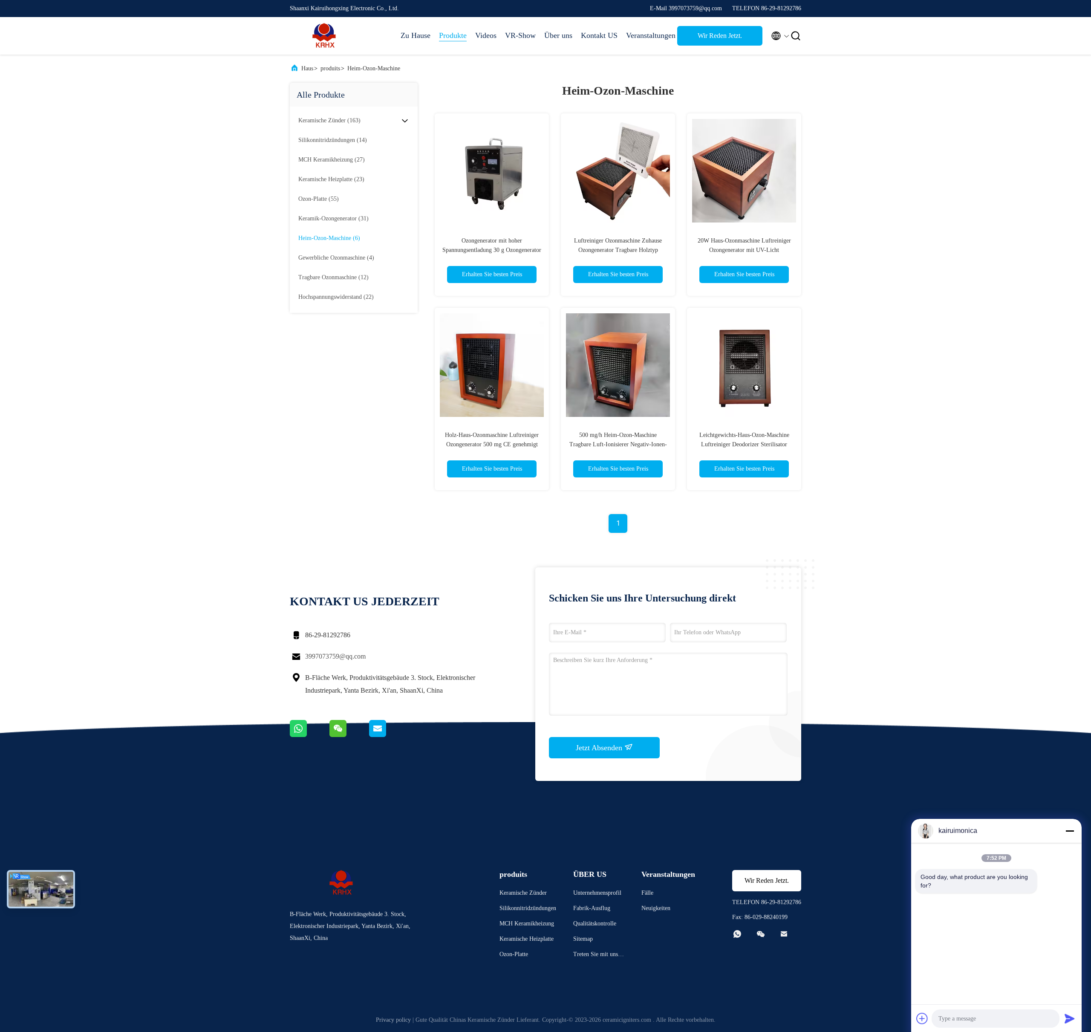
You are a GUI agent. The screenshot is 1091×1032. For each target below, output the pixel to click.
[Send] (1070, 1018)
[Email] (388, 734)
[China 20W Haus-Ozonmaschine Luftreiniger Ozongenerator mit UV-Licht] (744, 171)
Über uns (558, 35)
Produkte (453, 35)
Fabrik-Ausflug (591, 908)
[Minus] (1070, 831)
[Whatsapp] (309, 734)
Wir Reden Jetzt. (720, 35)
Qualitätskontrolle (594, 923)
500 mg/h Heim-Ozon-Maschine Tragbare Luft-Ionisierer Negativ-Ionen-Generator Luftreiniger (618, 444)
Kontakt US (599, 35)
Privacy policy (393, 1020)
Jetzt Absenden (600, 747)
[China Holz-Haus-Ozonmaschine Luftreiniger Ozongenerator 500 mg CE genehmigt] (492, 365)
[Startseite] (324, 36)
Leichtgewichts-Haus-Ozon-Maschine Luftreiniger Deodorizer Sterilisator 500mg (744, 444)
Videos (485, 35)
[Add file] (922, 1018)
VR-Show (520, 35)
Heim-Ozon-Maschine (373, 68)
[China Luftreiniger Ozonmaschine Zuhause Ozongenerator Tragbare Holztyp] (618, 171)
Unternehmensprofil (597, 893)
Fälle (647, 893)
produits (330, 68)
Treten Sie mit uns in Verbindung (598, 955)
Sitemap (583, 939)
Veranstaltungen (647, 35)
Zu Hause (415, 35)
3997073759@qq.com (335, 656)
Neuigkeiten (655, 908)
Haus (307, 68)
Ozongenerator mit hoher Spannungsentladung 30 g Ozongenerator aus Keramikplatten (491, 250)
